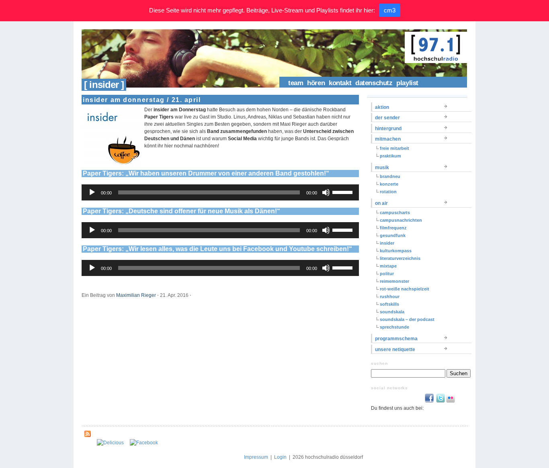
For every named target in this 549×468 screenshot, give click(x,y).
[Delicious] (110, 443)
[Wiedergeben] (92, 192)
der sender (387, 118)
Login (280, 457)
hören (316, 83)
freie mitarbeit (394, 148)
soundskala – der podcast (407, 319)
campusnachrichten (401, 220)
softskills (389, 304)
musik (382, 167)
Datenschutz (373, 83)
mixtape (388, 266)
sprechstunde (394, 327)
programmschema (396, 338)
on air (381, 203)
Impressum (256, 457)
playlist (407, 83)
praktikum (390, 155)
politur (387, 273)
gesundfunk (393, 235)
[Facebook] (144, 443)
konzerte (389, 184)
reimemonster (394, 281)
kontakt (340, 83)
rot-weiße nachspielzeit (404, 288)
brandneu (390, 176)
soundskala (392, 311)
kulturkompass (396, 250)
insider (387, 243)
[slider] (343, 191)
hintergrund (388, 128)
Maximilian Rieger (136, 295)
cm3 (389, 10)
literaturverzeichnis (400, 258)
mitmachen (388, 139)
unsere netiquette (395, 349)
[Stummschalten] (326, 192)
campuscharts (395, 212)
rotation (388, 191)
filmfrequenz (393, 227)
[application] (220, 192)
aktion (382, 107)
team (295, 83)
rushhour (389, 296)
